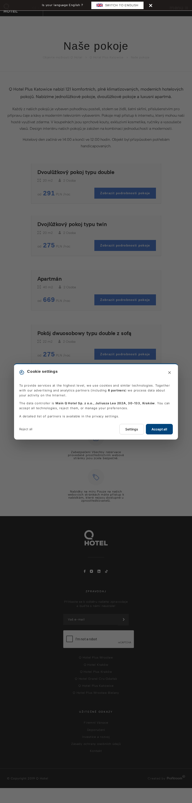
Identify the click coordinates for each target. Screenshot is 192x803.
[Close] (150, 5)
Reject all (25, 429)
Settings (131, 429)
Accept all (159, 429)
